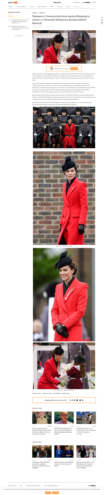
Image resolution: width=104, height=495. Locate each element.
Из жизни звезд (21, 6)
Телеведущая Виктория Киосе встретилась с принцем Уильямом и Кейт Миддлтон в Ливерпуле (41, 465)
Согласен (48, 492)
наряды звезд (65, 393)
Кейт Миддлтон (49, 74)
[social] (72, 400)
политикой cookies (95, 489)
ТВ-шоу (31, 6)
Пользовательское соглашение (33, 485)
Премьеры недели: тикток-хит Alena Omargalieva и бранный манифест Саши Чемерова (20, 21)
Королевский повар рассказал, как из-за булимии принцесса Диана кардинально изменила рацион (63, 431)
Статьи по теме (37, 408)
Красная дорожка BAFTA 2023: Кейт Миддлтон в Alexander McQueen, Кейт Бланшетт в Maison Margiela (85, 465)
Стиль (51, 6)
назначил (40, 104)
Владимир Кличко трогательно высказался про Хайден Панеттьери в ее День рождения (20, 28)
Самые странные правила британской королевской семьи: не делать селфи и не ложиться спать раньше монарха (41, 431)
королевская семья (47, 393)
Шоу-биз (57, 2)
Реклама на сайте (12, 485)
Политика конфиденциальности (51, 485)
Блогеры (60, 6)
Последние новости (14, 12)
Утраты (68, 6)
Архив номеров (76, 2)
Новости (10, 6)
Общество (49, 426)
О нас (21, 485)
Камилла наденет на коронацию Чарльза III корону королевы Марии (63, 464)
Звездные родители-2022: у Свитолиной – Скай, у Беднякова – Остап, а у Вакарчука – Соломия (86, 431)
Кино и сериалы (42, 6)
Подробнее (55, 492)
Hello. (34, 80)
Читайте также (36, 442)
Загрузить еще (19, 35)
